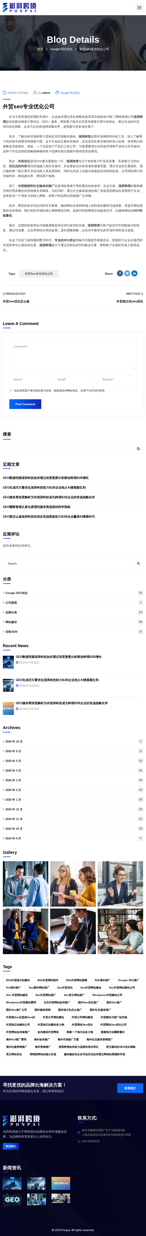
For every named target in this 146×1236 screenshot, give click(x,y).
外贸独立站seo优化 (130, 301)
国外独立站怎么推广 (70, 1009)
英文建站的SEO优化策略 (121, 1046)
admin (46, 92)
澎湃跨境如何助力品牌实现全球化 (78, 1046)
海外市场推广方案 (68, 1039)
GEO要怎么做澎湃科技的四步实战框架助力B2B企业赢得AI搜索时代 (49, 516)
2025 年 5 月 (74, 760)
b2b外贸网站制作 (48, 980)
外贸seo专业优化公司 (29, 106)
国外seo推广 (114, 1002)
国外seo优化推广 (88, 1002)
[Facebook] (120, 273)
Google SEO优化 (61, 49)
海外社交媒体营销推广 (99, 1039)
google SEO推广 (128, 980)
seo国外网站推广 (39, 987)
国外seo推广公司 (16, 1009)
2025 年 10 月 (73, 741)
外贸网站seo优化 (82, 1024)
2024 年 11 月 (74, 819)
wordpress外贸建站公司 (107, 994)
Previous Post (16, 293)
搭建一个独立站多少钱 (80, 1032)
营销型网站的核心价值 (43, 1054)
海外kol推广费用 (16, 1039)
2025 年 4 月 (74, 770)
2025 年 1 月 (74, 799)
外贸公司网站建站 (53, 1017)
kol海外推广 (13, 987)
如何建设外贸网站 (48, 1032)
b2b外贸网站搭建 (76, 980)
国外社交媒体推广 (100, 1009)
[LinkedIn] (134, 273)
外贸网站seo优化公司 (113, 1024)
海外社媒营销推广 (16, 1046)
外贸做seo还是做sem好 (20, 1017)
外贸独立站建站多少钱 (51, 1024)
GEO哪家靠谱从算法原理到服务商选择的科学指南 (36, 506)
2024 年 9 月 (73, 838)
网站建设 (74, 622)
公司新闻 (73, 602)
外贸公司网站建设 (82, 1017)
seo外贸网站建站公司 (122, 987)
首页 (40, 49)
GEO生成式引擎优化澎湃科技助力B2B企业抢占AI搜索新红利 (44, 487)
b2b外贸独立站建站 (18, 980)
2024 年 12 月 (74, 809)
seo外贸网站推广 (45, 994)
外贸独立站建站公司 (18, 1024)
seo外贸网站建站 (90, 987)
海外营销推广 (43, 1046)
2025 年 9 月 (74, 751)
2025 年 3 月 (74, 780)
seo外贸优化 (65, 987)
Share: (109, 273)
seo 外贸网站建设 (17, 994)
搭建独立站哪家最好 (113, 1032)
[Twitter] (127, 273)
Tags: (12, 273)
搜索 (7, 434)
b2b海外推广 (103, 980)
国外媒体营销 (43, 1009)
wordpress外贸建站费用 (21, 1002)
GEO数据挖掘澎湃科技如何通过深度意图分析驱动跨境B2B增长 (46, 477)
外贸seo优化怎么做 (16, 301)
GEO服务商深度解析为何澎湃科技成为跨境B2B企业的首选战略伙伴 (49, 497)
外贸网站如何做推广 (18, 1032)
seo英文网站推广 (74, 994)
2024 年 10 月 (74, 828)
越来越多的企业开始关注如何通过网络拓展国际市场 (94, 1054)
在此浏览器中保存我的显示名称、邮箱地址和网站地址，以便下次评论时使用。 (60, 390)
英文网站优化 (14, 1054)
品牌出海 (74, 612)
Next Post (133, 293)
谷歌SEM (74, 631)
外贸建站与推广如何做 (114, 1017)
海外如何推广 (42, 1039)
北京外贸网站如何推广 (57, 1002)
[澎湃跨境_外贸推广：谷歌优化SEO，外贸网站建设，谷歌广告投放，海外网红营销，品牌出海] (19, 7)
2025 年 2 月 (74, 790)
